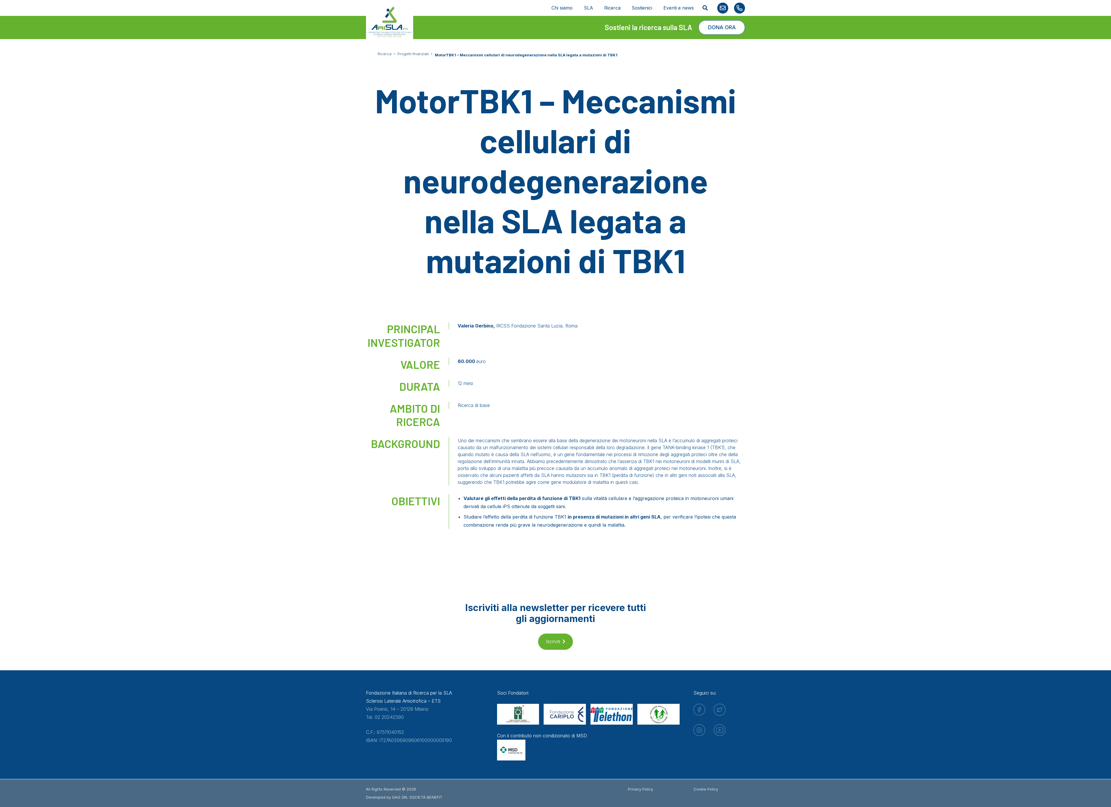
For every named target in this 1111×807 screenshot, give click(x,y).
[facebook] (699, 709)
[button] (705, 8)
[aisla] (518, 714)
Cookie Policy (706, 789)
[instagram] (699, 730)
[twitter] (719, 710)
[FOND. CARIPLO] (565, 714)
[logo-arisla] (389, 22)
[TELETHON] (612, 714)
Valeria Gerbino (475, 326)
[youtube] (719, 730)
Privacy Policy (640, 789)
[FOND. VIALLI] (658, 714)
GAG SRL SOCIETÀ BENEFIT (417, 797)
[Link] (722, 8)
